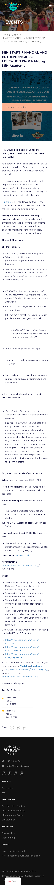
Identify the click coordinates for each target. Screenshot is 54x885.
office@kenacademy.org (18, 766)
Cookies (29, 876)
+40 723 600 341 (14, 761)
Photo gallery (8, 833)
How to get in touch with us (15, 851)
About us (39, 876)
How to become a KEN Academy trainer (21, 855)
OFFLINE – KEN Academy (14, 806)
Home (5, 34)
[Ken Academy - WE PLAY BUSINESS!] (13, 6)
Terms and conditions (12, 876)
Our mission (7, 788)
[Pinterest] (24, 727)
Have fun (6, 202)
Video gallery (8, 837)
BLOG (4, 792)
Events (15, 34)
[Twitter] (18, 727)
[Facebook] (12, 727)
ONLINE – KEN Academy (13, 810)
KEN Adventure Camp (12, 815)
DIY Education (8, 819)
